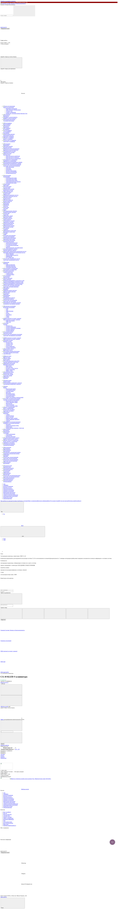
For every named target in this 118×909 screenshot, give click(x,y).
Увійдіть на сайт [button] (4, 706)
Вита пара (8, 392)
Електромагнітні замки (11, 178)
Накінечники (9, 426)
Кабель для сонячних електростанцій (14, 397)
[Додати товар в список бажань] (11, 700)
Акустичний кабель (10, 395)
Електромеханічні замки (11, 180)
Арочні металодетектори (12, 242)
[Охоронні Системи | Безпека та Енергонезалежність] (7, 769)
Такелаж (8, 420)
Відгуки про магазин (63, 500)
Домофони (5, 485)
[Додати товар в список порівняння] (11, 689)
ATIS (7, 312)
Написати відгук (4, 682)
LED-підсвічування (10, 434)
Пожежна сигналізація (8, 491)
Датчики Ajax (9, 111)
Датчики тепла (9, 344)
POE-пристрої (9, 367)
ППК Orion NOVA (10, 320)
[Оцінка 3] (55, 613)
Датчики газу (9, 345)
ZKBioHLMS (9, 256)
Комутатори (9, 365)
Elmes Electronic (9, 311)
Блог (49, 500)
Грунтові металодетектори (12, 245)
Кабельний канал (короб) (12, 401)
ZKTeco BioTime (10, 253)
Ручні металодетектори (11, 244)
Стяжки (8, 414)
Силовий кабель (10, 391)
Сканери (8, 246)
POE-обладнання (10, 167)
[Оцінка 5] (99, 613)
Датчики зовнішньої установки (13, 328)
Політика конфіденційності (74, 500)
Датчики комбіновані (11, 327)
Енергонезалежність (8, 488)
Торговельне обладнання (9, 493)
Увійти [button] (2, 719)
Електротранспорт (7, 498)
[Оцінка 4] (77, 613)
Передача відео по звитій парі (13, 156)
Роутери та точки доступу (12, 368)
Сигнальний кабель (10, 390)
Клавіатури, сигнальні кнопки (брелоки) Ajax (16, 113)
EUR (4, 538)
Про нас (2, 500)
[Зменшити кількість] (11, 725)
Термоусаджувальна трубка (12, 425)
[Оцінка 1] (11, 613)
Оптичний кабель (10, 396)
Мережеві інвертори (10, 266)
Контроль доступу (7, 487)
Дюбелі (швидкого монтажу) (12, 419)
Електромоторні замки (11, 182)
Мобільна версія (25, 789)
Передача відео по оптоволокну (13, 158)
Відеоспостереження (8, 486)
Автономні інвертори (11, 267)
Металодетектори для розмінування (14, 247)
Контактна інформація (42, 500)
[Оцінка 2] (33, 613)
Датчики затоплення (11, 347)
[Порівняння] (11, 62)
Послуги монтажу (8, 500)
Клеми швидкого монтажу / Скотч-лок (15, 428)
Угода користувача (54, 500)
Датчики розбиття (10, 329)
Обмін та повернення (32, 500)
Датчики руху (9, 325)
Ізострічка (8, 424)
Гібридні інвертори (10, 264)
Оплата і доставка (23, 500)
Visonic (7, 316)
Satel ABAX (9, 314)
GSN (7, 308)
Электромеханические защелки (13, 181)
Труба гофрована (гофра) (12, 402)
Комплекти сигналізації (11, 108)
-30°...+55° (17, 749)
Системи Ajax (16, 500)
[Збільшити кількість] (11, 737)
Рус (4, 514)
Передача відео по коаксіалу (12, 157)
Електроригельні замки (11, 179)
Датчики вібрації (10, 330)
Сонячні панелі (9, 273)
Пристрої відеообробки (11, 172)
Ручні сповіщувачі (10, 346)
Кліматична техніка (7, 497)
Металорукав (9, 403)
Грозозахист (9, 169)
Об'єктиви (8, 168)
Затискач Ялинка (10, 415)
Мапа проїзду (4, 897)
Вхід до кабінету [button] (7, 812)
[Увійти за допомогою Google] (11, 598)
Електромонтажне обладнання (10, 496)
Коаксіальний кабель (11, 388)
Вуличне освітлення (10, 436)
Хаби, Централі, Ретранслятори (13, 109)
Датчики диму (9, 342)
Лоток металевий (10, 404)
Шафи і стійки (9, 370)
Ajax (4, 483)
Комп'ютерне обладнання (9, 492)
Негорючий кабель (10, 393)
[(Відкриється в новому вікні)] (5, 778)
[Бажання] (59, 51)
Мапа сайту (6, 824)
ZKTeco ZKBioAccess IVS (12, 255)
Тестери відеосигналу (11, 173)
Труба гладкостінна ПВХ (12, 406)
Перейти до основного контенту (8, 1)
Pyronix (7, 313)
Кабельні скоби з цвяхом (11, 418)
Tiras (7, 309)
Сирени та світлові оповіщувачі (10, 494)
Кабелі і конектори (10, 369)
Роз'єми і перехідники (11, 170)
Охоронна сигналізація (8, 490)
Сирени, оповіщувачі (11, 112)
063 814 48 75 (4, 27)
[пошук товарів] (24, 10)
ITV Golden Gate (10, 257)
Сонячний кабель (10, 274)
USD (4, 540)
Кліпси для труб (10, 417)
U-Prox (7, 317)
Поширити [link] (3, 752)
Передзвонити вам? (5, 28)
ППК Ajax (8, 322)
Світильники (9, 435)
